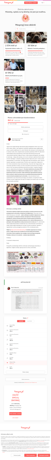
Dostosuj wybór (17, 455)
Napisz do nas (34, 382)
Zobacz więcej (29, 292)
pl (42, 2)
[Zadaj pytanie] (41, 139)
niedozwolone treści (28, 382)
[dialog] (25, 445)
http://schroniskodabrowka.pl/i (18, 229)
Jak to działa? (15, 417)
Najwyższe (29, 321)
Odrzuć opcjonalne (30, 455)
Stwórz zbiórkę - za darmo (31, 2)
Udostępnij (25, 131)
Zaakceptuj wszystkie (44, 455)
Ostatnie (21, 321)
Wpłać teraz (12, 363)
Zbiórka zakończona (25, 127)
